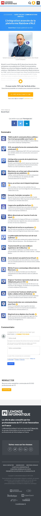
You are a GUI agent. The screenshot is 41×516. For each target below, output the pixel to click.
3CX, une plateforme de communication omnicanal (23, 148)
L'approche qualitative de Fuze (19, 205)
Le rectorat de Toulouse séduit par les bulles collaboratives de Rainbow (22, 293)
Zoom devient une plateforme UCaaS (22, 258)
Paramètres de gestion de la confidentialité (20, 471)
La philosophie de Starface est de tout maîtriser (22, 237)
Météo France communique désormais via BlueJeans (23, 269)
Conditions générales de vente (20, 469)
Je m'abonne (6, 389)
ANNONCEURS (20, 465)
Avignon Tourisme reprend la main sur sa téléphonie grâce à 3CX (23, 281)
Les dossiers (8, 14)
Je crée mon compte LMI (20, 94)
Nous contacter (8, 465)
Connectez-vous (28, 98)
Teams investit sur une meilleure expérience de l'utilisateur (20, 247)
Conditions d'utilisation (19, 359)
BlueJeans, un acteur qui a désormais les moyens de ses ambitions (23, 172)
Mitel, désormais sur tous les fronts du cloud (22, 216)
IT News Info (34, 428)
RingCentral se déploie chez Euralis (21, 314)
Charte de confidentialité (20, 467)
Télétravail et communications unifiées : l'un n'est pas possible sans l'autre (23, 138)
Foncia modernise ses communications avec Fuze (22, 303)
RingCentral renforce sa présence (21, 227)
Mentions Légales (32, 465)
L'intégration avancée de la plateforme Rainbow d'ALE (22, 160)
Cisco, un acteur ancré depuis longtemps (23, 183)
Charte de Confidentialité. (27, 344)
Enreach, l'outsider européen (19, 195)
